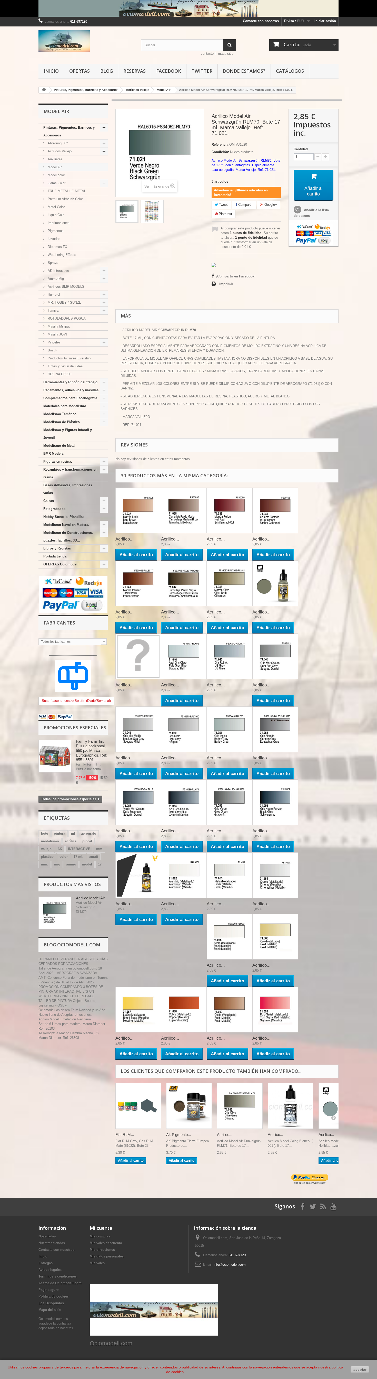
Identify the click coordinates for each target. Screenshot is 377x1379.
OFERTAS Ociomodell (60, 564)
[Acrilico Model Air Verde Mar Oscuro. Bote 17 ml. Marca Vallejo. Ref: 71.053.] (138, 802)
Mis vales (97, 1263)
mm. (44, 864)
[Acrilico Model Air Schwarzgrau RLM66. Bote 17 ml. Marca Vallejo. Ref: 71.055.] (229, 802)
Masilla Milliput (58, 326)
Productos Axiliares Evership (69, 358)
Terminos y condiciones (57, 1276)
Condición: (220, 152)
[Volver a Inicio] (44, 90)
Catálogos (290, 71)
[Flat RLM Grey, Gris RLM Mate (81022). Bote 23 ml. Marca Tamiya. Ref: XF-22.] (138, 1106)
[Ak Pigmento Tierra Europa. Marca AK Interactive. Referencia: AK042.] (189, 1106)
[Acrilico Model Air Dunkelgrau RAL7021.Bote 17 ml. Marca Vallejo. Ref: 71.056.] (275, 802)
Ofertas (79, 71)
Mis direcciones (102, 1250)
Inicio (51, 71)
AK (59, 849)
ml (73, 833)
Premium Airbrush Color (65, 199)
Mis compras (100, 1236)
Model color (56, 175)
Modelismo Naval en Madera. (66, 525)
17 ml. (78, 857)
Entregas (45, 1263)
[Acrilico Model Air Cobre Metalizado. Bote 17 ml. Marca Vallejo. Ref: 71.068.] (184, 1009)
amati (93, 857)
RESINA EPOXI (59, 374)
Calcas (48, 501)
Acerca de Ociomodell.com (60, 1283)
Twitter (202, 71)
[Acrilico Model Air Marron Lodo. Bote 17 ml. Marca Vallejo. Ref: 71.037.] (138, 510)
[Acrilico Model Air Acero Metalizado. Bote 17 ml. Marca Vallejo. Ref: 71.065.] (229, 936)
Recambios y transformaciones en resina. (70, 473)
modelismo (50, 841)
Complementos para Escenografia (70, 398)
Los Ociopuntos (51, 1303)
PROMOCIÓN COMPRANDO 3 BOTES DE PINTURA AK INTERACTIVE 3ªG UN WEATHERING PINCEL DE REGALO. (70, 991)
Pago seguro (48, 1290)
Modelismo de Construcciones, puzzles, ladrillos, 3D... (68, 536)
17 (100, 864)
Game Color (56, 183)
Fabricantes (59, 623)
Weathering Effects (61, 255)
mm (99, 849)
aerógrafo (88, 833)
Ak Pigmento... (178, 1134)
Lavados (53, 239)
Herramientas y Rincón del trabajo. (70, 382)
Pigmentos (55, 231)
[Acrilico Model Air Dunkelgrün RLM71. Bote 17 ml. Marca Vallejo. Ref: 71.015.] (240, 1106)
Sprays (52, 263)
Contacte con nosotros (261, 21)
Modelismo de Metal (59, 446)
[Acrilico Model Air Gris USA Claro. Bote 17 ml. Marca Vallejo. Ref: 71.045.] (138, 656)
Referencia (220, 144)
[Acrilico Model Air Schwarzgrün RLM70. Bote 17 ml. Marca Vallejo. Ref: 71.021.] (127, 211)
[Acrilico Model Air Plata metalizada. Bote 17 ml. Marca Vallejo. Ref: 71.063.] (229, 875)
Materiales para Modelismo (64, 406)
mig (57, 864)
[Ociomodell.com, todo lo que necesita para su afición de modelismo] (188, 8)
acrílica (70, 841)
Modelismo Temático (59, 414)
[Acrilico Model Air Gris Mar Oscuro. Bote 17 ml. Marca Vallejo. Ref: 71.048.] (275, 656)
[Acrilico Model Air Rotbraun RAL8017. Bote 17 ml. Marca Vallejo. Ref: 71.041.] (138, 583)
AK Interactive (58, 271)
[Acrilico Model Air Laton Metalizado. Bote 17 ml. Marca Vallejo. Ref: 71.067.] (138, 1009)
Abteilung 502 (57, 143)
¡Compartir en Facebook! (235, 276)
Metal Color (56, 207)
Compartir (245, 205)
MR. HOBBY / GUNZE (64, 302)
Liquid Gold (55, 215)
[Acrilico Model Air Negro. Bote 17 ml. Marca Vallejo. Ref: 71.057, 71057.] (138, 875)
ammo (71, 864)
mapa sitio (225, 53)
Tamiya (52, 310)
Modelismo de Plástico (61, 422)
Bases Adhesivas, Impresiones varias (67, 489)
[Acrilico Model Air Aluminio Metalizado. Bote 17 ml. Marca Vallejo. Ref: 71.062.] (184, 875)
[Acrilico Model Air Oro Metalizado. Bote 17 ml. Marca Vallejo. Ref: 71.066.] (275, 936)
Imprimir (226, 284)
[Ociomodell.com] (85, 41)
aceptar (359, 1369)
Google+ (270, 205)
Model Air (54, 167)
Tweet (223, 205)
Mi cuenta (101, 1228)
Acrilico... (124, 539)
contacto (207, 53)
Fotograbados (54, 509)
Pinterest (225, 214)
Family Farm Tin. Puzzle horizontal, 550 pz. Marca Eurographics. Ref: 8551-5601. (91, 750)
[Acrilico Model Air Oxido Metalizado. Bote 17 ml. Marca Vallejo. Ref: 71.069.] (229, 1009)
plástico (47, 857)
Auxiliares (54, 159)
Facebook (168, 71)
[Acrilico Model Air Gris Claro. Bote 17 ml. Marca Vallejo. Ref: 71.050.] (184, 729)
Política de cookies (53, 1296)
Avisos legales (50, 1270)
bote (44, 833)
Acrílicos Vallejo (59, 151)
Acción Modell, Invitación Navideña (64, 1019)
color (63, 857)
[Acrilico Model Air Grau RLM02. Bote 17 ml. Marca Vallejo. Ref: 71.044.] (275, 583)
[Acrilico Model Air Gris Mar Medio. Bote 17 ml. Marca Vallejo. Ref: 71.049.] (138, 729)
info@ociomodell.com (230, 1264)
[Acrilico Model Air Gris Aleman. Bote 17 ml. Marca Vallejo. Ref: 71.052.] (275, 729)
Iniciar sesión (325, 21)
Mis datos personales (107, 1256)
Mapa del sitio (49, 1310)
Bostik (52, 350)
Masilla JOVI (57, 334)
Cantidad (301, 149)
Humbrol (53, 294)
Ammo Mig (55, 279)
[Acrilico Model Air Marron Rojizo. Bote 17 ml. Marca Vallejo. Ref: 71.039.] (229, 510)
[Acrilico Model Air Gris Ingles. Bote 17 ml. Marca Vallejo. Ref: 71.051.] (229, 729)
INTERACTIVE (79, 849)
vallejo (46, 849)
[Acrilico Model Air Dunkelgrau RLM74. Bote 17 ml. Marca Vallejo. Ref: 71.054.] (184, 802)
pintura (59, 833)
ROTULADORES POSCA (66, 318)
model (87, 864)
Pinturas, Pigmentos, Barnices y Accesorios (69, 131)
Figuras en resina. (57, 461)
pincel (87, 841)
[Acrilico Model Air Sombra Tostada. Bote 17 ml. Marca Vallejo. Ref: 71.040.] (275, 510)
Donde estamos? (244, 71)
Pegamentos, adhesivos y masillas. (71, 390)
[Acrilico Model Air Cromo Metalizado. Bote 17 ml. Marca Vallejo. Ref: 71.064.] (275, 875)
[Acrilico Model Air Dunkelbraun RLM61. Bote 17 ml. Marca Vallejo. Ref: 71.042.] (184, 583)
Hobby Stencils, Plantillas (63, 517)
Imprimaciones (58, 223)
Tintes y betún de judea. (65, 366)
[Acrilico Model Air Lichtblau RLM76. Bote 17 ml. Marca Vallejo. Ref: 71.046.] (184, 656)
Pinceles (54, 342)
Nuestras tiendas (51, 1243)
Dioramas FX (57, 247)
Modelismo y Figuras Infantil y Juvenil (67, 434)
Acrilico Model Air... (92, 898)
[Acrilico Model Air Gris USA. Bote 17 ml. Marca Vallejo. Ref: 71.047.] (229, 656)
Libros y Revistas (57, 548)
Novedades (47, 1236)
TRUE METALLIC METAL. (67, 191)
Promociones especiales (75, 727)
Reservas (134, 71)
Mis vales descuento (106, 1243)
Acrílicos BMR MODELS (65, 286)
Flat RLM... (124, 1134)
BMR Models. (53, 453)
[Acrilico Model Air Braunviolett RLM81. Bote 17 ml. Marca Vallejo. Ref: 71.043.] (229, 583)
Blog (106, 71)
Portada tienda (54, 556)
